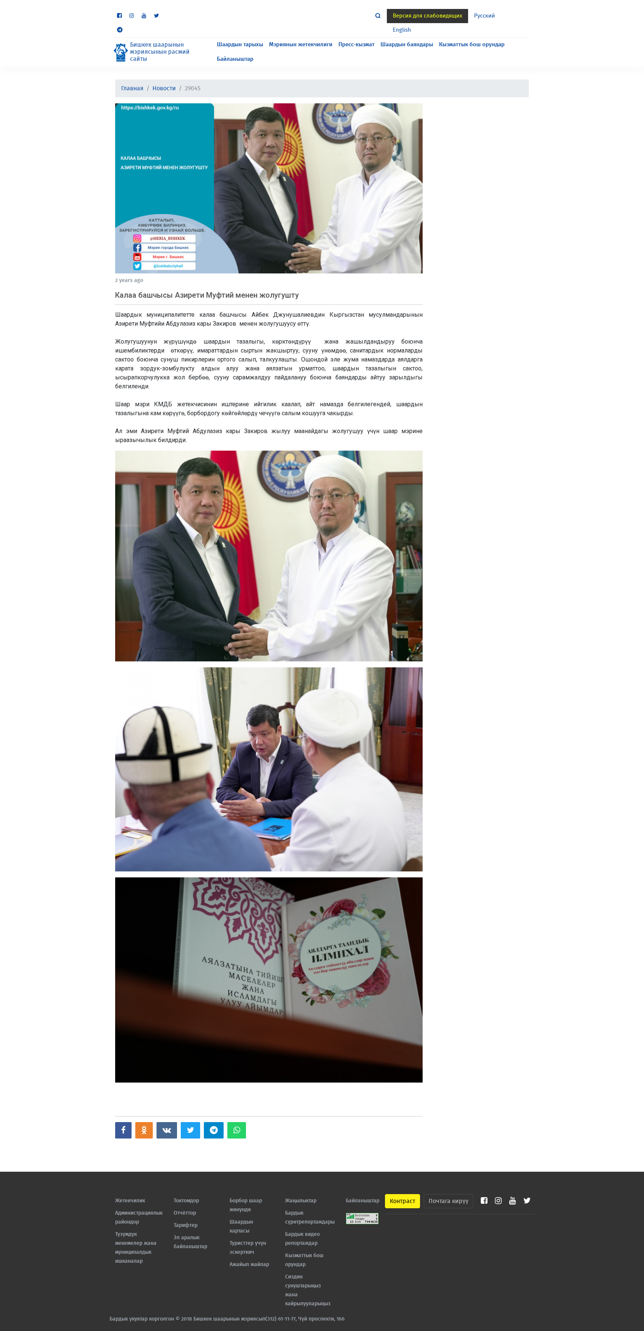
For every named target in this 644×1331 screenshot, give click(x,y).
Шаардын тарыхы (240, 44)
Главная (132, 88)
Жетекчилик (130, 1200)
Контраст (402, 1201)
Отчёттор (185, 1213)
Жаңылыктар (300, 1200)
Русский (484, 16)
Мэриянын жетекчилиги (300, 44)
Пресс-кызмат (356, 44)
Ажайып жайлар (249, 1264)
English (402, 30)
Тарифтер (186, 1225)
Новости (164, 88)
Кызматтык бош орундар (472, 44)
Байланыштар (235, 59)
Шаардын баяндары (407, 44)
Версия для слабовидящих (427, 16)
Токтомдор (186, 1200)
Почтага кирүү (448, 1201)
